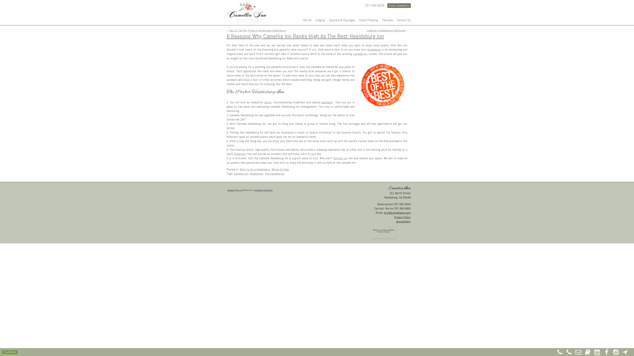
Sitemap (231, 190)
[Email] (578, 353)
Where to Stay (280, 169)
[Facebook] (606, 353)
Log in (239, 190)
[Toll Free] (569, 353)
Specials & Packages (342, 20)
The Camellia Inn (274, 174)
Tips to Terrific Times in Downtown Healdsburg (257, 30)
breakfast (240, 154)
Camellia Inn (360, 54)
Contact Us (404, 20)
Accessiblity (403, 221)
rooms (267, 102)
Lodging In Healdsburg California (386, 30)
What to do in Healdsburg (255, 169)
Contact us (340, 158)
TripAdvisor (10, 352)
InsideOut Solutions (263, 190)
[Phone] (559, 353)
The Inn (307, 20)
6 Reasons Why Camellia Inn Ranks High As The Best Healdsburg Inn (305, 36)
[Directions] (625, 353)
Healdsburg (374, 49)
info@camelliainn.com (397, 213)
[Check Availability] (597, 353)
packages (327, 102)
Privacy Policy (402, 217)
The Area (387, 20)
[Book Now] (587, 353)
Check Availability (399, 5)
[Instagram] (616, 353)
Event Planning (368, 20)
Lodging (320, 20)
